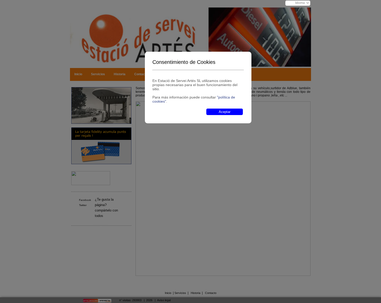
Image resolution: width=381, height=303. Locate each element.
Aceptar (224, 112)
